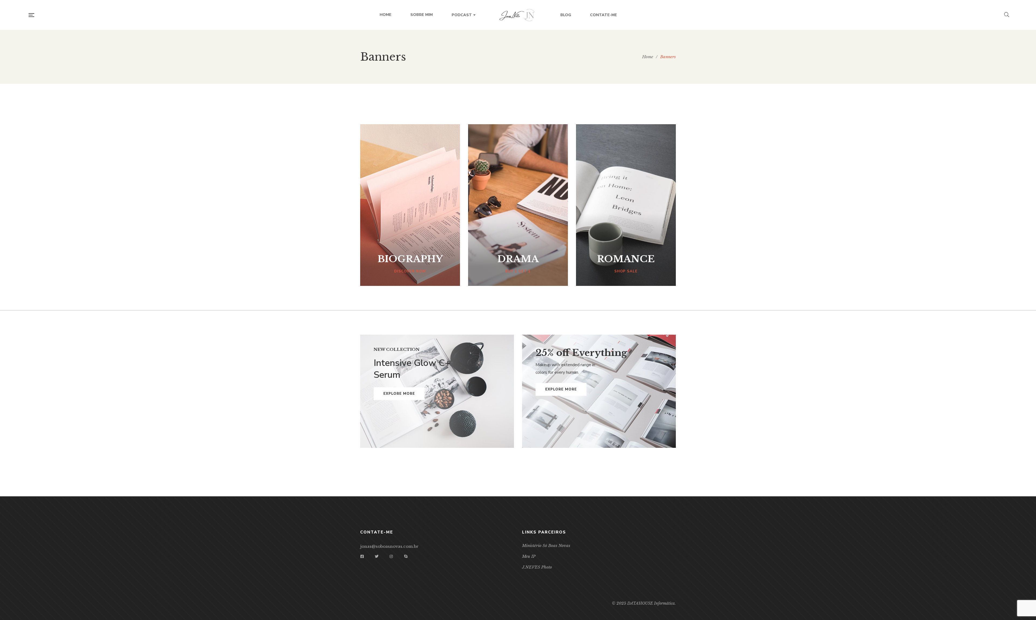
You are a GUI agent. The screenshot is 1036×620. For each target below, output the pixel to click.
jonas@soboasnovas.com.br (389, 546)
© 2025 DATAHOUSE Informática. (644, 603)
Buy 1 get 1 (518, 271)
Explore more (399, 393)
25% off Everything (581, 352)
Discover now (410, 271)
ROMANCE (626, 259)
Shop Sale (626, 271)
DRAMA (518, 259)
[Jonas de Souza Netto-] (518, 15)
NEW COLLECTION (397, 349)
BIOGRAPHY (410, 259)
